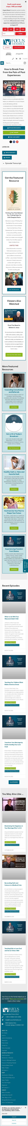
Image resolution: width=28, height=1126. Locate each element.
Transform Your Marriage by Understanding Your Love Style (14, 744)
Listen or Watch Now (10, 642)
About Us (4, 1030)
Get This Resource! (14, 289)
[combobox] (14, 63)
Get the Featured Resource (12, 645)
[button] (2, 63)
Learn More (14, 407)
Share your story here (17, 999)
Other (20, 33)
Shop (3, 1072)
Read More (14, 489)
